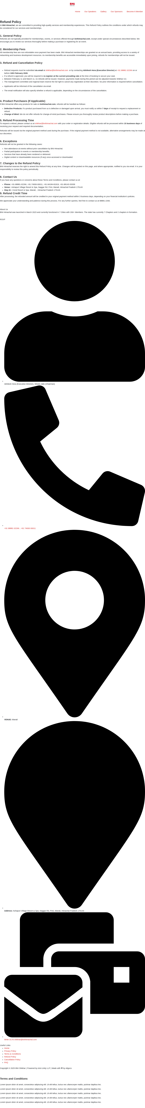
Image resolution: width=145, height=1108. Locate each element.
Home (77, 12)
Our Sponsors (116, 12)
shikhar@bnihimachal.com (57, 70)
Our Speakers (90, 12)
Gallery (103, 12)
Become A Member (135, 12)
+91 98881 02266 (124, 70)
